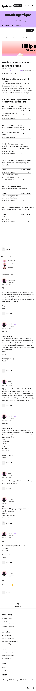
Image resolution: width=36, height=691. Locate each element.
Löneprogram (5, 621)
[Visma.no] (7, 6)
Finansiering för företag (8, 626)
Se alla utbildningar (7, 644)
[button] (3, 249)
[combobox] (18, 37)
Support (4, 667)
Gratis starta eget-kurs (8, 638)
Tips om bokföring (7, 25)
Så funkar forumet (7, 658)
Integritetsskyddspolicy (8, 655)
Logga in (26, 5)
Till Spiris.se (5, 670)
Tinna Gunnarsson (15, 71)
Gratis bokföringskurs (7, 635)
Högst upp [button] (2, 687)
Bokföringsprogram (7, 618)
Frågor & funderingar (21, 21)
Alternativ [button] (29, 30)
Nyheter (18, 25)
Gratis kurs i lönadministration (10, 641)
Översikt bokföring (6, 21)
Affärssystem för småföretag (9, 623)
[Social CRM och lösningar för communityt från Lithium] (30, 687)
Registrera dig (17, 5)
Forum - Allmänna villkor (8, 652)
